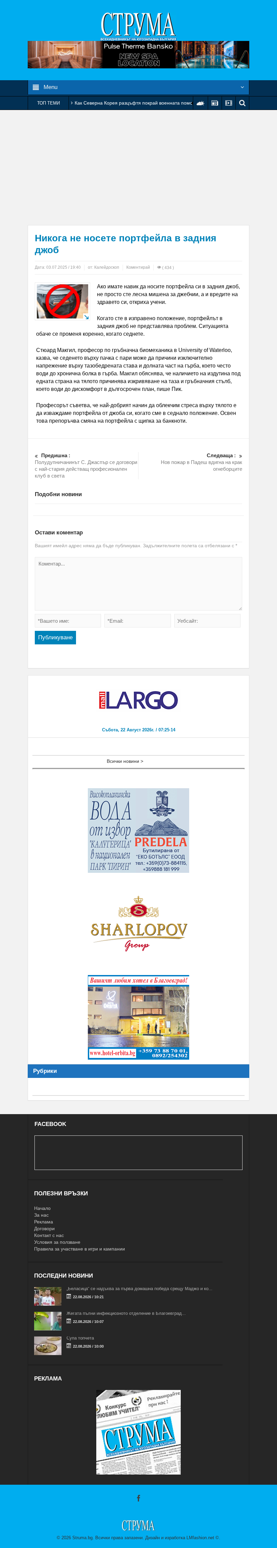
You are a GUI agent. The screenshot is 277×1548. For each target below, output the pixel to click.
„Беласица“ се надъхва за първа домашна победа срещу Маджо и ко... (139, 1288)
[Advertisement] (138, 167)
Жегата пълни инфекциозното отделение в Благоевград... (126, 1313)
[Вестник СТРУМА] (138, 26)
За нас (41, 1215)
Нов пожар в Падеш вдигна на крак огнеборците (201, 462)
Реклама (43, 1221)
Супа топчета (80, 1338)
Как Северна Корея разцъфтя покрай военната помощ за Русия (146, 103)
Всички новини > (125, 761)
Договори (44, 1228)
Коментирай (138, 267)
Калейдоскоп (106, 267)
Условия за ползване (57, 1242)
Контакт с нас (49, 1235)
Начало (42, 1208)
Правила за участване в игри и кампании (79, 1249)
